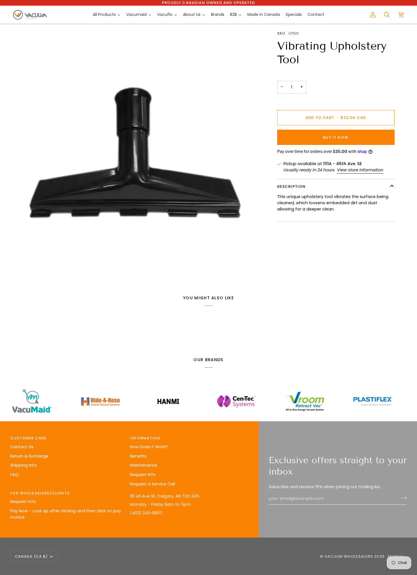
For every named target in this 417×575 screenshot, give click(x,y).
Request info (23, 501)
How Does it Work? (149, 447)
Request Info (143, 474)
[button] (187, 491)
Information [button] (145, 438)
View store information (360, 170)
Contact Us (21, 447)
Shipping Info (23, 465)
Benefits (138, 456)
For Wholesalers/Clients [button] (40, 493)
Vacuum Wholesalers (349, 556)
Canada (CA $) (31, 556)
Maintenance (143, 465)
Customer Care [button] (28, 438)
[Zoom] (135, 153)
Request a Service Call (152, 484)
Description (291, 186)
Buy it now (335, 137)
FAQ (14, 474)
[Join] (402, 497)
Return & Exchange (29, 456)
